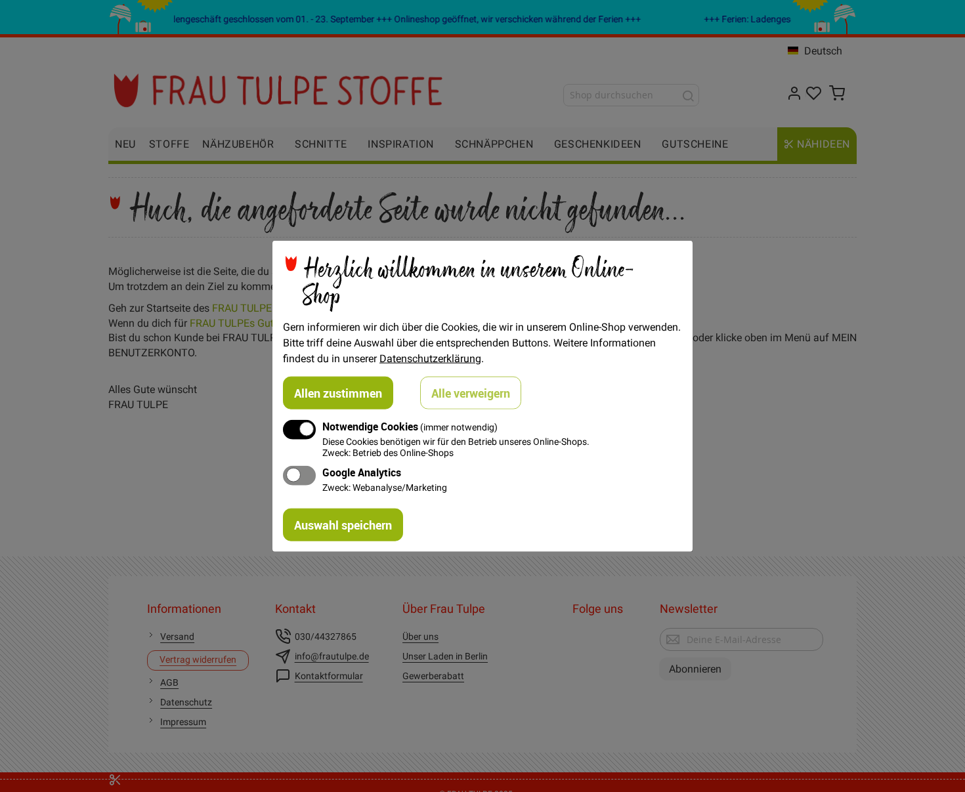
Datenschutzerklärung (430, 357)
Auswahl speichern (343, 525)
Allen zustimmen (338, 392)
